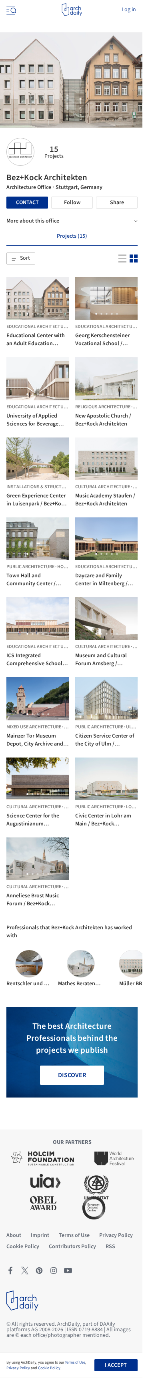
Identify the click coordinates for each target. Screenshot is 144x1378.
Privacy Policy (18, 1368)
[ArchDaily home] (72, 9)
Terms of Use (75, 1362)
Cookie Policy (49, 1368)
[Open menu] (10, 9)
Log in (129, 9)
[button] (20, 258)
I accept (116, 1365)
